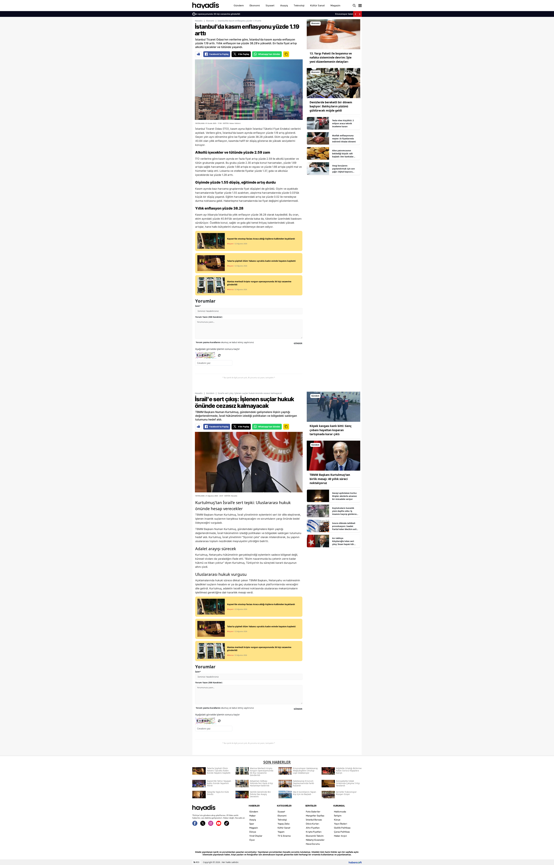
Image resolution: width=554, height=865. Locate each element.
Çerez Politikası (342, 831)
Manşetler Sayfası (315, 815)
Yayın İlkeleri (340, 823)
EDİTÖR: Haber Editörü (231, 123)
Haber (252, 815)
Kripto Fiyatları (314, 831)
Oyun (252, 839)
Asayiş (252, 819)
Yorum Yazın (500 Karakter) (208, 317)
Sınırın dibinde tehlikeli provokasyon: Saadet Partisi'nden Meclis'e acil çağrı (344, 526)
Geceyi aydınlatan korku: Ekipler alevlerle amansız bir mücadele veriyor (344, 496)
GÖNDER (298, 343)
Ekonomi (210, 20)
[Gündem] (333, 406)
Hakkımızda (340, 811)
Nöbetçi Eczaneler (315, 839)
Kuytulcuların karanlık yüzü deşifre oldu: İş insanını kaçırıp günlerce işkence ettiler (344, 511)
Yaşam (281, 831)
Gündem (210, 393)
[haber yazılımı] (355, 862)
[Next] (360, 14)
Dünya (252, 831)
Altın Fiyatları (313, 827)
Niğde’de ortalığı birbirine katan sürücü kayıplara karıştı (324, 14)
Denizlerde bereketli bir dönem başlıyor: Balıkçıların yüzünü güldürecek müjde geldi (331, 106)
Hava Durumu (313, 843)
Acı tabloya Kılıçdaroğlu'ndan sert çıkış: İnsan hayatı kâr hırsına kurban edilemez (344, 541)
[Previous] (355, 14)
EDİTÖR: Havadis (230, 496)
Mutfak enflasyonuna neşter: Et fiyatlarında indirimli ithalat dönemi (344, 138)
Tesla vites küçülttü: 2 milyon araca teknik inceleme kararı (343, 123)
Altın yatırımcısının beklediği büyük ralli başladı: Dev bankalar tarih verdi (342, 153)
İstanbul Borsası (314, 819)
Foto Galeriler (313, 811)
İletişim (337, 815)
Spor (251, 823)
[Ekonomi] (333, 34)
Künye (337, 819)
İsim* (198, 306)
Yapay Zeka (283, 823)
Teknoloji (282, 819)
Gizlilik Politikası (342, 827)
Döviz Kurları (312, 823)
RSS (197, 862)
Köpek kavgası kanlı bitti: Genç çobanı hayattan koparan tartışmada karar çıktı (331, 430)
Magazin (253, 827)
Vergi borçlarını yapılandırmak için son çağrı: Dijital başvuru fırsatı (343, 168)
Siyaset (281, 811)
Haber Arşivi (340, 835)
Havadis (199, 20)
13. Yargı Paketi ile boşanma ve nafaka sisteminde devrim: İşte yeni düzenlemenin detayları (331, 58)
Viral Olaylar (255, 835)
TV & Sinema (284, 835)
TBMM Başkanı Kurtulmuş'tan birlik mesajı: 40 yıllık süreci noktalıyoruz (330, 479)
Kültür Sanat (284, 827)
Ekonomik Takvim (315, 835)
